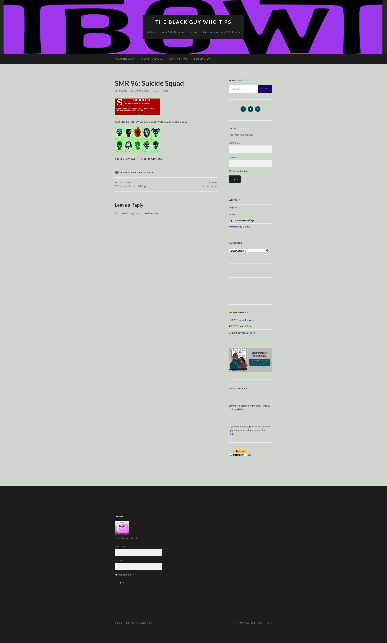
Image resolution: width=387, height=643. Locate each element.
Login (232, 213)
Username (234, 142)
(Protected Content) (150, 158)
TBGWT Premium (177, 59)
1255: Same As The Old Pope (131, 184)
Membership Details (239, 226)
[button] (137, 106)
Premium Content (129, 172)
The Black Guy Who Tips (193, 22)
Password (234, 156)
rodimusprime (140, 91)
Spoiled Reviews (147, 172)
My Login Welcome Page (241, 220)
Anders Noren (255, 623)
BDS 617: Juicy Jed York (241, 319)
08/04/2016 (121, 91)
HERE (240, 409)
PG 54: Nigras (209, 184)
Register (233, 207)
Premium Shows (202, 59)
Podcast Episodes (151, 59)
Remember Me (240, 171)
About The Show (125, 59)
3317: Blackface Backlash (242, 332)
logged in (135, 213)
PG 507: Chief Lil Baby (240, 326)
